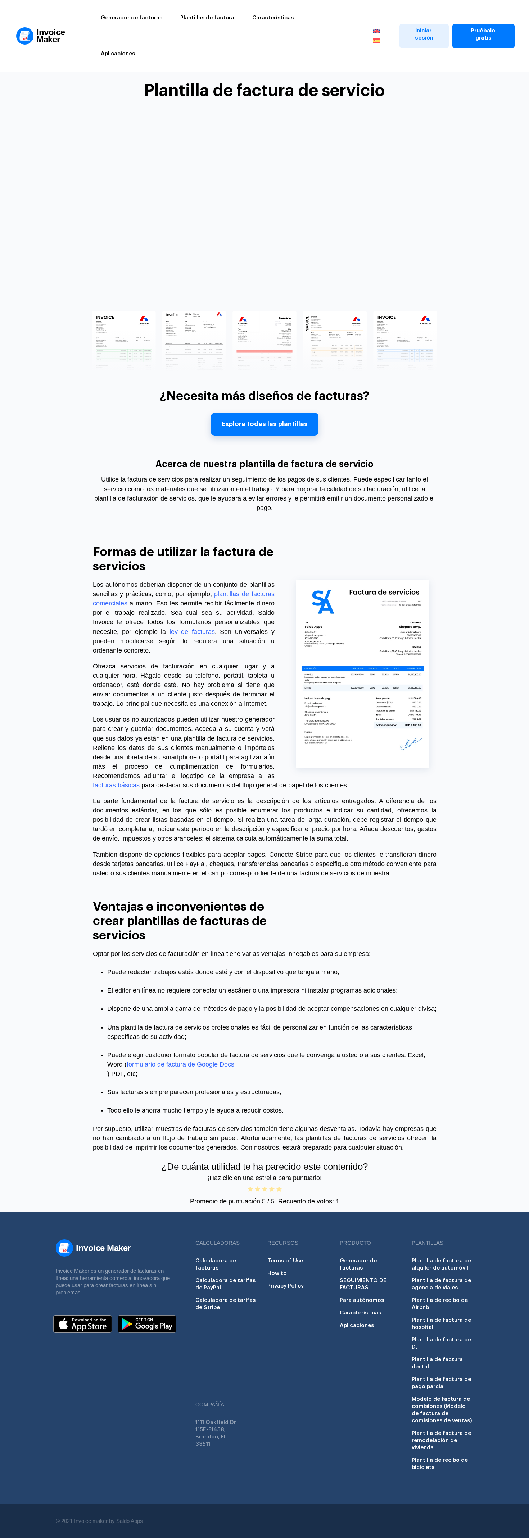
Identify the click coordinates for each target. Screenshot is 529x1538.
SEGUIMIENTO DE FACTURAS (363, 1284)
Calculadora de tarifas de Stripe (225, 1304)
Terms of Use (285, 1260)
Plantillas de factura (207, 17)
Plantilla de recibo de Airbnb (440, 1304)
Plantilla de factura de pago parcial (441, 1383)
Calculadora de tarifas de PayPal (225, 1284)
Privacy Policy (285, 1286)
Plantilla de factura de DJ (441, 1343)
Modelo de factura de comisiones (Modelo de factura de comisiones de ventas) (442, 1409)
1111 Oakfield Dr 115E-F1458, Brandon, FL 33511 (215, 1433)
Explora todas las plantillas (265, 424)
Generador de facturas (131, 17)
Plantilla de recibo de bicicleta (440, 1464)
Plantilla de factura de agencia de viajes (441, 1284)
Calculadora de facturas (215, 1264)
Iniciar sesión (424, 34)
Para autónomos (362, 1300)
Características (273, 17)
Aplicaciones (118, 53)
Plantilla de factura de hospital (441, 1323)
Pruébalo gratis (483, 34)
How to (277, 1273)
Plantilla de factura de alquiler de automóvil (441, 1264)
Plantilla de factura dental (437, 1363)
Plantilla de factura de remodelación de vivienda (441, 1440)
